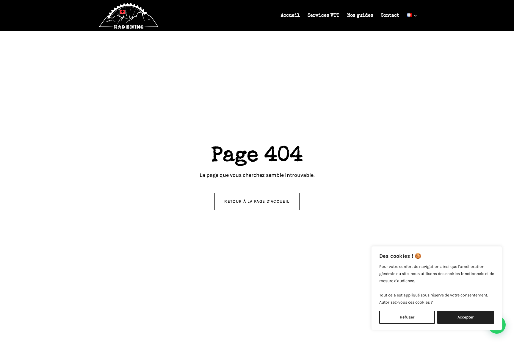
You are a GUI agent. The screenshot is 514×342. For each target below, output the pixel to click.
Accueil (290, 16)
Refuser (407, 317)
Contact (390, 16)
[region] (436, 288)
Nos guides (360, 16)
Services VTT (323, 16)
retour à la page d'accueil (256, 201)
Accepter (465, 317)
